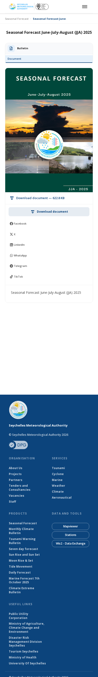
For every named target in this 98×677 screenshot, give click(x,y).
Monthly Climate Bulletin (21, 531)
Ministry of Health (22, 657)
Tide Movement (20, 567)
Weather (58, 486)
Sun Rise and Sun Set (24, 555)
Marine (57, 480)
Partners (15, 480)
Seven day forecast (23, 549)
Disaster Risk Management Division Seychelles (25, 642)
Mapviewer (70, 526)
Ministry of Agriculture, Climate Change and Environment (26, 628)
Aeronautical (62, 498)
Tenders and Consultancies (19, 488)
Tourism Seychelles (23, 651)
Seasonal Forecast (17, 18)
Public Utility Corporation (18, 616)
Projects (15, 474)
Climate (58, 492)
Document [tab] (14, 58)
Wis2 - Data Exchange (70, 543)
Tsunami (58, 468)
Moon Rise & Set (21, 561)
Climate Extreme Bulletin (21, 590)
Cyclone (58, 474)
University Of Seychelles (27, 663)
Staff (12, 502)
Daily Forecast (20, 572)
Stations (70, 535)
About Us (15, 468)
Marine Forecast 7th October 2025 (24, 580)
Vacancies (16, 496)
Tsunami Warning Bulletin (22, 541)
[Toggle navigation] (84, 6)
